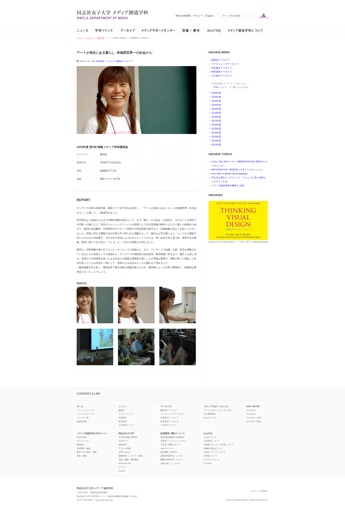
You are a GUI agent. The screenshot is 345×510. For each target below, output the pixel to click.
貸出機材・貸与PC (169, 452)
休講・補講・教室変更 (129, 459)
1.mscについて (210, 437)
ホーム (79, 38)
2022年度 (216, 101)
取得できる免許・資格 (87, 452)
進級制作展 (82, 421)
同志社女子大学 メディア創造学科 (95, 488)
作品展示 (123, 418)
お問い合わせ (125, 452)
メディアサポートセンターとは (217, 410)
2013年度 (216, 136)
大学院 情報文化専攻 (128, 437)
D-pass (209, 15)
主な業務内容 (209, 414)
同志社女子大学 (126, 433)
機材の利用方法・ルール (171, 459)
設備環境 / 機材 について (173, 433)
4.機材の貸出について (213, 448)
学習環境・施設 (84, 448)
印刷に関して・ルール (170, 463)
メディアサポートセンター (216, 406)
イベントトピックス (86, 410)
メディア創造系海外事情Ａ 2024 (227, 185)
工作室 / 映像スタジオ (170, 445)
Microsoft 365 (125, 463)
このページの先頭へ (259, 491)
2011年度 (216, 144)
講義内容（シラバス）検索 (131, 456)
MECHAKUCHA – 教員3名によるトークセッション (237, 169)
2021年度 (216, 105)
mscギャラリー (167, 448)
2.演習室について (211, 441)
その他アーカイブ (168, 425)
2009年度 (100, 38)
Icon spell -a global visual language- (229, 173)
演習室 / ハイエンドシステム (173, 441)
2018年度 (216, 117)
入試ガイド (124, 441)
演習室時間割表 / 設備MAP (173, 437)
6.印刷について (210, 456)
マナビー (198, 15)
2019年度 (216, 113)
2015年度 (216, 128)
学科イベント (220, 87)
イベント (123, 406)
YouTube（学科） (254, 421)
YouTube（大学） (254, 418)
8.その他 (207, 463)
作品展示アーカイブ (221, 68)
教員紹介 (81, 445)
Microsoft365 (183, 15)
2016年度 (216, 124)
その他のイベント (127, 425)
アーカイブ (89, 38)
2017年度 (216, 120)
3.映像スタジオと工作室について (218, 445)
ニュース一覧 (83, 418)
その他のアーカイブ (221, 75)
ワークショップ (126, 414)
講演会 (122, 410)
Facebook (251, 414)
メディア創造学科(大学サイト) (92, 433)
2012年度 (216, 140)
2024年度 (216, 93)
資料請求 (123, 445)
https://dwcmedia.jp (104, 500)
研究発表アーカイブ (221, 71)
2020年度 (216, 109)
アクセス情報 (125, 448)
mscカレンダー (210, 418)
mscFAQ (207, 433)
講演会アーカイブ (125, 61)
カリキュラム (83, 441)
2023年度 (216, 97)
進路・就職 (82, 456)
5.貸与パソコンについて (214, 452)
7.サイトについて (211, 459)
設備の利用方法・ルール (171, 456)
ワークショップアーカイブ (225, 64)
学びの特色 (82, 437)
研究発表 (123, 421)
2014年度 (216, 132)
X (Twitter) (250, 410)
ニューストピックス (86, 414)
